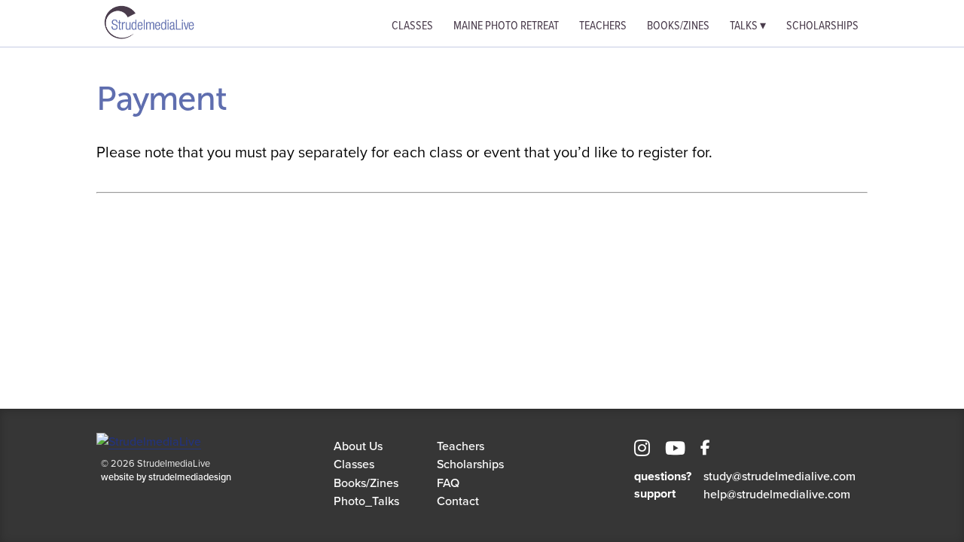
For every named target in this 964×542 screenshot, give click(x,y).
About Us (358, 445)
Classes (412, 25)
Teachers (603, 25)
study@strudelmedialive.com (779, 475)
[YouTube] (675, 450)
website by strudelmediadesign (166, 476)
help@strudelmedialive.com (776, 494)
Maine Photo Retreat (506, 25)
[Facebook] (705, 450)
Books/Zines (678, 25)
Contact (458, 500)
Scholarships (822, 25)
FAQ (448, 482)
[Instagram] (642, 450)
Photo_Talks (366, 500)
